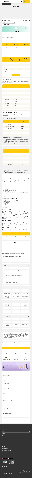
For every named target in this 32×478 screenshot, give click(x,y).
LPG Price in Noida (24, 324)
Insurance (3, 431)
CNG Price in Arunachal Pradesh (8, 405)
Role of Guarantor (4, 452)
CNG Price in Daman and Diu (7, 413)
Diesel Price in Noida (25, 296)
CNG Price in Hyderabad (6, 380)
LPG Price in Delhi (16, 324)
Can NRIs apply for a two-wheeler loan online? (10, 282)
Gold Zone (3, 429)
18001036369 (4, 462)
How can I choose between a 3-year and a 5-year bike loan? (13, 275)
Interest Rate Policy (22, 470)
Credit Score (3, 446)
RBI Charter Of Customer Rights (6, 450)
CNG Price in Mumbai (6, 383)
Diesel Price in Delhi (16, 296)
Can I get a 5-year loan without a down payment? (11, 268)
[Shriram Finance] (6, 1)
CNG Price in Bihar (5, 408)
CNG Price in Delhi (5, 416)
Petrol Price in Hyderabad (25, 305)
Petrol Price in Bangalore (7, 305)
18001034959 (4, 461)
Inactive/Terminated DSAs (22, 472)
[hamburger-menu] (3, 1)
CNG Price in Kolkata (6, 388)
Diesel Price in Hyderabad (25, 290)
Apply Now (16, 348)
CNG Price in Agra (5, 393)
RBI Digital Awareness (5, 448)
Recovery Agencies (28, 472)
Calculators (3, 435)
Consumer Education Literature (26, 471)
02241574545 (11, 463)
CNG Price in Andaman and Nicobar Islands (9, 403)
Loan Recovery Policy (28, 470)
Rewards (3, 444)
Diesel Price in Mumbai (7, 293)
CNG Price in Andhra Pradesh (7, 400)
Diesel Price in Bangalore (7, 290)
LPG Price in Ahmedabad (7, 325)
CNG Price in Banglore (6, 375)
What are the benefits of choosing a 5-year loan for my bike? (13, 270)
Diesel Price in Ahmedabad (7, 297)
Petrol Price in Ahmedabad (7, 311)
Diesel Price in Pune (16, 293)
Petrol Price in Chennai (16, 304)
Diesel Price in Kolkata (25, 293)
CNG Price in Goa (5, 418)
